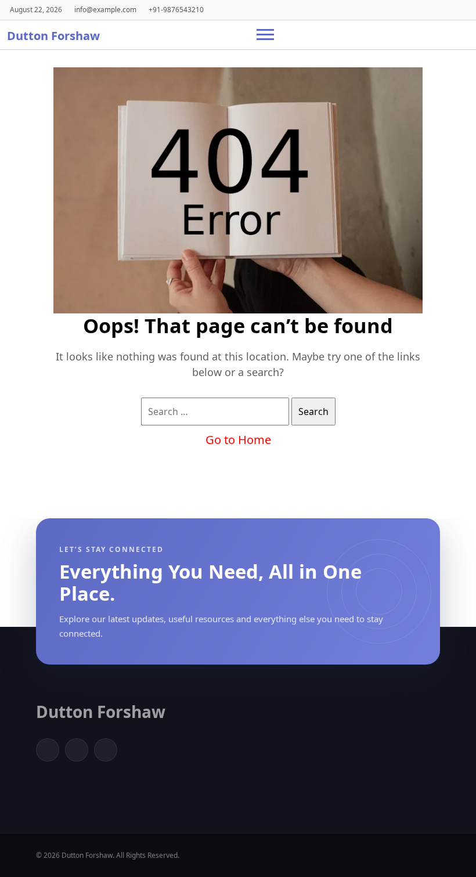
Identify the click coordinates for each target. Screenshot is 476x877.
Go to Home (238, 439)
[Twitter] (76, 749)
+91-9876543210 (176, 9)
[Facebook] (47, 749)
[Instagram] (105, 749)
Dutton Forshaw (53, 36)
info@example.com (105, 9)
